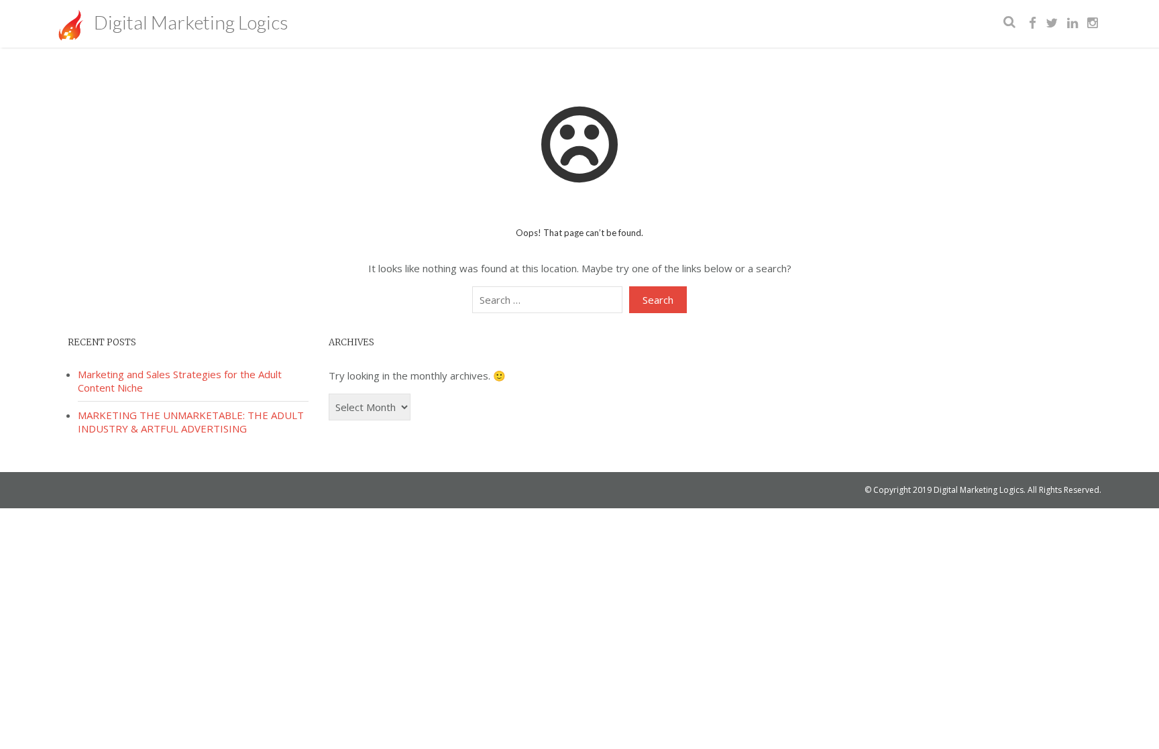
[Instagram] (1092, 23)
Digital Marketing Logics (189, 22)
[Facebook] (1032, 23)
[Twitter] (1052, 23)
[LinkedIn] (1072, 23)
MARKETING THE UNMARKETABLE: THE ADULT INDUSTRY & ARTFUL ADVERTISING (191, 421)
